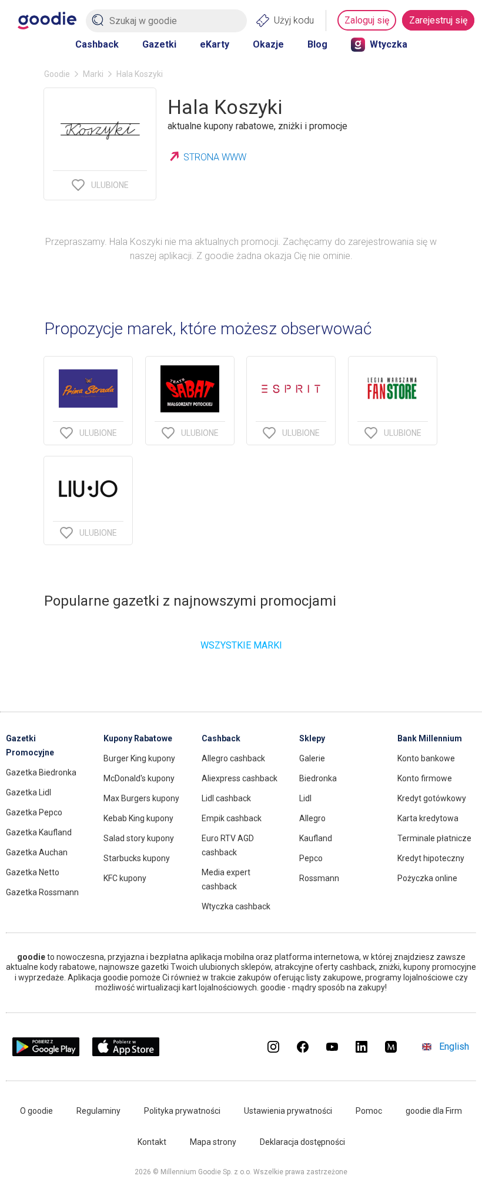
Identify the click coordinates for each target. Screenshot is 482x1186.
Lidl (305, 798)
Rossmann (319, 878)
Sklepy (312, 738)
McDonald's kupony (139, 778)
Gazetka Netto (32, 872)
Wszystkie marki (241, 645)
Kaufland (315, 838)
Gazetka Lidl (28, 792)
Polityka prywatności (182, 1111)
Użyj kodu (294, 20)
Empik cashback (232, 818)
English (454, 1046)
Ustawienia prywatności (288, 1111)
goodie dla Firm (434, 1111)
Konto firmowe (424, 778)
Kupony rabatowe (137, 738)
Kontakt (152, 1142)
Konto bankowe (426, 758)
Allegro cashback (233, 758)
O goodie (36, 1111)
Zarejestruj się (438, 20)
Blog (317, 44)
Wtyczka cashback (236, 906)
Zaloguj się (366, 20)
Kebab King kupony (138, 818)
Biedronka (318, 778)
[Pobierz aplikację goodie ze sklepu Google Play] (46, 1053)
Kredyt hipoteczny (430, 858)
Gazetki (159, 44)
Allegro (312, 818)
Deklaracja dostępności (302, 1142)
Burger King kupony (139, 758)
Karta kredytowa (427, 818)
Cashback (97, 44)
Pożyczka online (427, 878)
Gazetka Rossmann (42, 892)
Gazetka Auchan (37, 852)
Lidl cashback (226, 798)
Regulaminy (98, 1111)
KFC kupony (124, 878)
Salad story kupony (138, 838)
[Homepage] (47, 20)
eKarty (214, 44)
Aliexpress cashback (239, 778)
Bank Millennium (429, 738)
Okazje (268, 44)
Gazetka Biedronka (41, 772)
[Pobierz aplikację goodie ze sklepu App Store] (126, 1053)
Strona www (214, 157)
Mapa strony (213, 1142)
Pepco (311, 858)
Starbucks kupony (136, 858)
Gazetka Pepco (34, 812)
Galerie (312, 758)
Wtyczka (388, 44)
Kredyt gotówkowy (431, 798)
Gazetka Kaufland (39, 832)
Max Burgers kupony (141, 798)
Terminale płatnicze (434, 838)
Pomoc (369, 1111)
